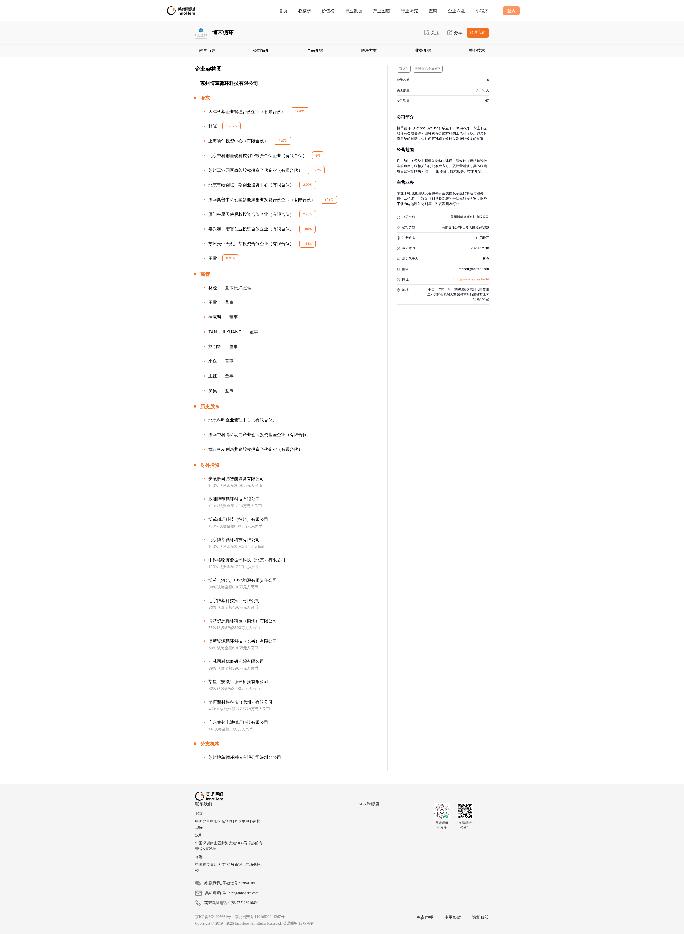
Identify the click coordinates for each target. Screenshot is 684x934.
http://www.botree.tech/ (471, 279)
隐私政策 (480, 917)
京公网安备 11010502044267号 (260, 917)
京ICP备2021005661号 (213, 917)
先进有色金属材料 (428, 69)
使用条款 (452, 917)
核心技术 (477, 50)
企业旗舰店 (368, 804)
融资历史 (207, 50)
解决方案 (369, 50)
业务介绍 (423, 50)
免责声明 (424, 917)
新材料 (404, 69)
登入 (511, 10)
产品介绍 (315, 50)
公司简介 (261, 50)
